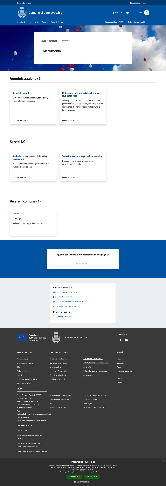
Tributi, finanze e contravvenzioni (96, 362)
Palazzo (16, 214)
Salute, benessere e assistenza (95, 371)
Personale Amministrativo (27, 379)
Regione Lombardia (24, 3)
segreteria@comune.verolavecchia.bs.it (32, 420)
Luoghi (119, 378)
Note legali (87, 403)
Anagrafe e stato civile (58, 358)
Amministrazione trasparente (94, 395)
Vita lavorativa (55, 367)
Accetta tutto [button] (74, 477)
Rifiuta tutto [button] (92, 477)
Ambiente (87, 366)
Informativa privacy (90, 399)
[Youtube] (126, 12)
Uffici (19, 367)
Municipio (17, 218)
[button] (83, 482)
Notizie (119, 358)
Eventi (119, 382)
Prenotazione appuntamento (61, 395)
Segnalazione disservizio (59, 399)
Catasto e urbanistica (58, 375)
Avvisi (119, 367)
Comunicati (121, 363)
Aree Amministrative (25, 363)
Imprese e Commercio (58, 371)
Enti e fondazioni (23, 371)
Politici (19, 375)
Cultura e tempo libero (58, 363)
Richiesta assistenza (58, 407)
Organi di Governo (23, 358)
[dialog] (83, 472)
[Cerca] (146, 12)
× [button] (163, 461)
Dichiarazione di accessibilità (94, 407)
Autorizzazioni (88, 375)
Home (43, 40)
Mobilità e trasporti (57, 379)
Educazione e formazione (93, 358)
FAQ (51, 403)
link (105, 472)
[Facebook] (121, 12)
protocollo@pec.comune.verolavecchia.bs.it (34, 414)
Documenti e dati (23, 383)
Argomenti (53, 40)
